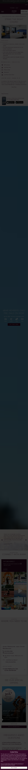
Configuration (4, 759)
